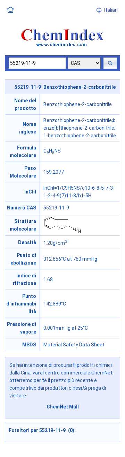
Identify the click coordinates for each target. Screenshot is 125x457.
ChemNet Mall (63, 406)
